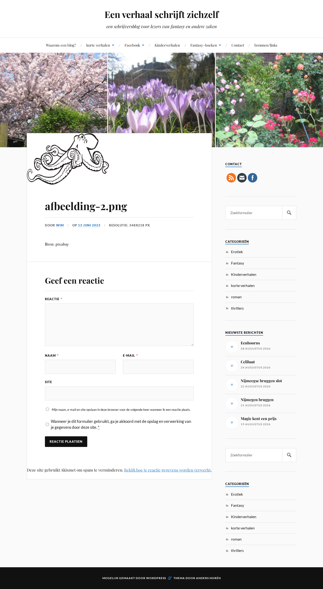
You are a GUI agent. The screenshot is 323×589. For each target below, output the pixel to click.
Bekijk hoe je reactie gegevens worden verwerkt (167, 469)
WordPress (156, 578)
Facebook (132, 45)
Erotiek (237, 251)
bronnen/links (265, 45)
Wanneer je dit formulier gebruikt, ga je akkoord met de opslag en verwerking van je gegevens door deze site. (121, 424)
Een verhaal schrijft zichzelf (161, 14)
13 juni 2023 (89, 225)
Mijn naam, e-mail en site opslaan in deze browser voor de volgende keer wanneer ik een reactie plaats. (121, 409)
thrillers (237, 308)
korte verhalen (98, 45)
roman (236, 296)
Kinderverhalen (167, 45)
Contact (237, 45)
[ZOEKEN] (289, 213)
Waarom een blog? (61, 45)
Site (48, 382)
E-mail (130, 355)
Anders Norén (208, 578)
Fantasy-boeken (203, 45)
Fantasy (237, 263)
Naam (52, 355)
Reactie (53, 299)
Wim (60, 225)
